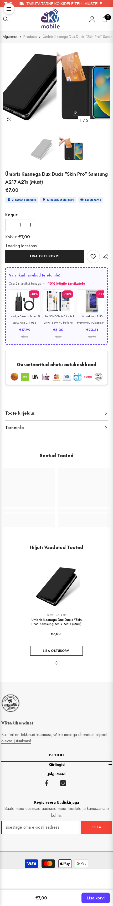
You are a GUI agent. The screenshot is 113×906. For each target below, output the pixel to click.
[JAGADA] (104, 256)
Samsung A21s (56, 615)
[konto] (92, 19)
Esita (96, 827)
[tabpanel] (29, 85)
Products (30, 36)
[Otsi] (6, 19)
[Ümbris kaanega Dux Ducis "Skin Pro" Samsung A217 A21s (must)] (56, 586)
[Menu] (9, 9)
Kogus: (11, 215)
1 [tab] (56, 663)
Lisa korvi (96, 898)
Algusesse (10, 36)
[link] (93, 256)
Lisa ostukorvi (44, 256)
